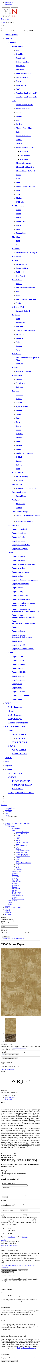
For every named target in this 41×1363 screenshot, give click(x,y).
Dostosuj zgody (23, 1270)
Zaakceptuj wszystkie (8, 1272)
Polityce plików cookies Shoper (26, 1348)
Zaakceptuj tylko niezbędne (9, 1270)
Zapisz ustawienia (12, 1361)
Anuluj (3, 1361)
